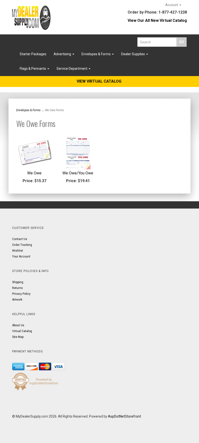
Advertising (63, 54)
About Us (18, 325)
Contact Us (19, 239)
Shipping (17, 282)
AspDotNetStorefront (124, 416)
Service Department (72, 68)
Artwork (17, 299)
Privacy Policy (21, 293)
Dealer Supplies (133, 54)
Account (172, 5)
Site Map (18, 337)
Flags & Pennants (33, 68)
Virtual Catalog (22, 331)
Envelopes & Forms (96, 54)
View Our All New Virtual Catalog (157, 20)
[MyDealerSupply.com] (31, 18)
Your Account (21, 256)
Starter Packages (33, 54)
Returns (17, 288)
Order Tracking (22, 245)
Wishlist (17, 250)
